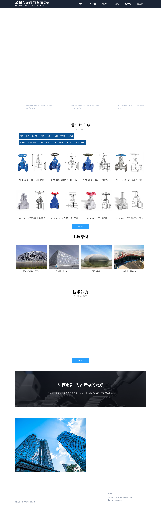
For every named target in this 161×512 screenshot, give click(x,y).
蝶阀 (72, 142)
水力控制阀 (42, 142)
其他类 (119, 142)
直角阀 (26, 142)
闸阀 (26, 136)
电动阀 (88, 142)
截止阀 (57, 136)
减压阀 (119, 136)
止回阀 (72, 136)
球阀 (42, 136)
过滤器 (103, 136)
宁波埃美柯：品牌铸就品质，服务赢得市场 (103, 334)
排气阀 (134, 136)
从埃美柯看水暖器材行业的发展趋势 (100, 310)
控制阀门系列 (135, 142)
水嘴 (88, 136)
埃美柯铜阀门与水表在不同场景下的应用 (102, 322)
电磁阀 (57, 142)
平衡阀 (103, 142)
